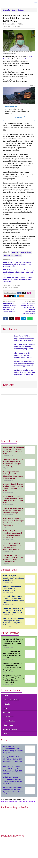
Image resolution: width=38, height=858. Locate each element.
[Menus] (35, 2)
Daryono (28, 59)
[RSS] (21, 296)
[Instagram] (29, 293)
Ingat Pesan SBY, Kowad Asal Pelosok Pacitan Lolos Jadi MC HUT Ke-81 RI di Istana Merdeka (17, 265)
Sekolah (18, 255)
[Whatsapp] (30, 318)
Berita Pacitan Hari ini (11, 700)
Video (5, 708)
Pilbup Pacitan (8, 725)
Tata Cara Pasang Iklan (9, 801)
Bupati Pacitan (8, 717)
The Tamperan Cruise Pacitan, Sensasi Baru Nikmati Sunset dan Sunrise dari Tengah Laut (17, 279)
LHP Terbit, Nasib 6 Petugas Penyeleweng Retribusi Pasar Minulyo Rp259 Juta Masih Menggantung (18, 272)
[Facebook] (19, 293)
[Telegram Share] (23, 318)
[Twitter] (24, 293)
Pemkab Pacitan (9, 721)
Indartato (6, 712)
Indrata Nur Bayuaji (10, 729)
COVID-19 (6, 734)
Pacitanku (6, 704)
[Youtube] (6, 296)
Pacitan (5, 696)
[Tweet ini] (11, 318)
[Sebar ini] (5, 318)
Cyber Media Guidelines (27, 801)
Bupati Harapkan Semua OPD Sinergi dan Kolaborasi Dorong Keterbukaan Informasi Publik (27, 307)
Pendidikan (8, 255)
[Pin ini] (17, 318)
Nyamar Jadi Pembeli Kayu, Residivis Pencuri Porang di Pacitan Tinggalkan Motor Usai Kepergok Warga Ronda (24, 366)
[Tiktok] (11, 296)
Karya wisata (26, 252)
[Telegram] (16, 296)
